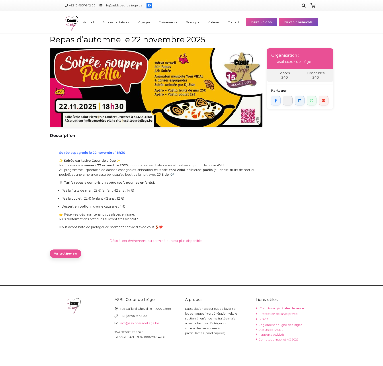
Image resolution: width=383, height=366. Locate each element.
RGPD (264, 319)
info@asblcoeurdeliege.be (139, 323)
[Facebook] (149, 5)
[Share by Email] (323, 100)
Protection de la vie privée (279, 313)
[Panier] (313, 5)
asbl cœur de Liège (294, 62)
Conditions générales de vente (282, 308)
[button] (303, 6)
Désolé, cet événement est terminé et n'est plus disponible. (156, 241)
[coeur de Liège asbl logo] (71, 23)
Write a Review (65, 253)
